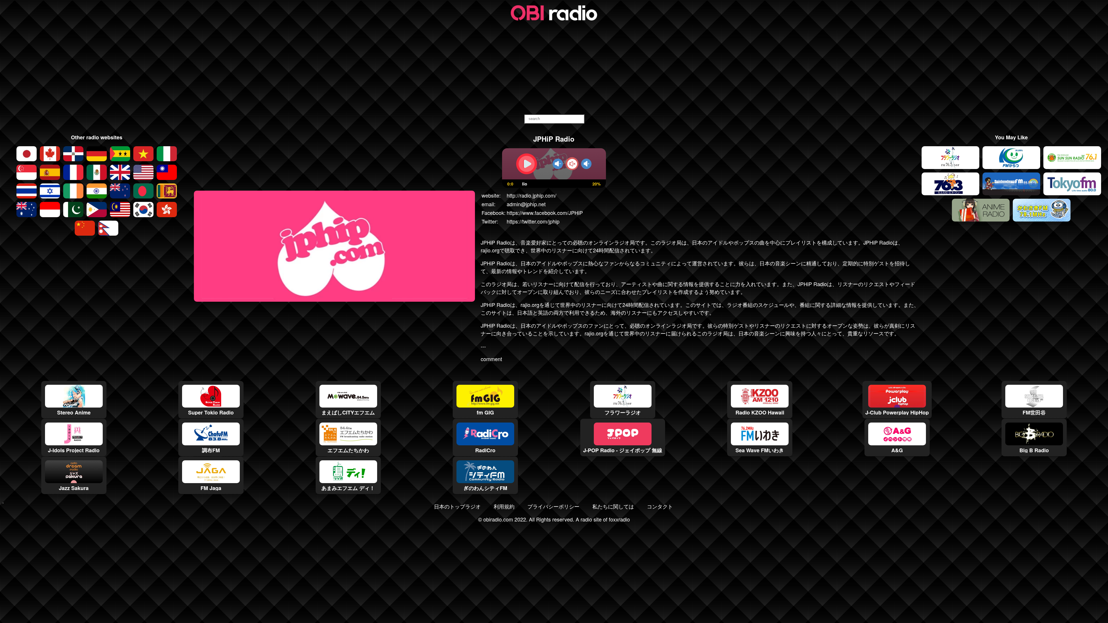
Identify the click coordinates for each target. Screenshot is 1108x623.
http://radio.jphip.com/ (531, 195)
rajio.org (530, 304)
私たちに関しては (613, 506)
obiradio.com (498, 519)
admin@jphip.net (526, 204)
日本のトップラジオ (457, 506)
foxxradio (619, 519)
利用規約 (504, 506)
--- (483, 346)
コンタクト (660, 506)
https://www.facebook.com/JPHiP (545, 212)
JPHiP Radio (495, 242)
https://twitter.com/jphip (533, 221)
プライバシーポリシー (553, 506)
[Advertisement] (554, 68)
